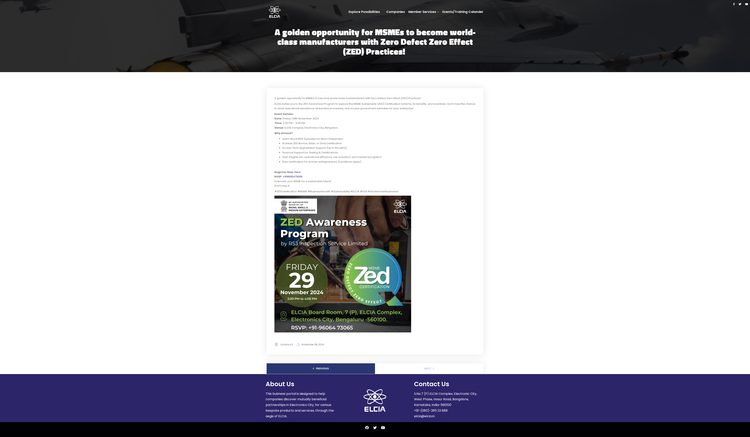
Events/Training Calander (462, 12)
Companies (395, 12)
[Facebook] (734, 4)
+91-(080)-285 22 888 (431, 410)
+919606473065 (293, 176)
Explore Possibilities (364, 12)
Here (297, 172)
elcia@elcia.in (424, 416)
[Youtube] (383, 427)
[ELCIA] (275, 12)
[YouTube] (746, 4)
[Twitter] (740, 4)
